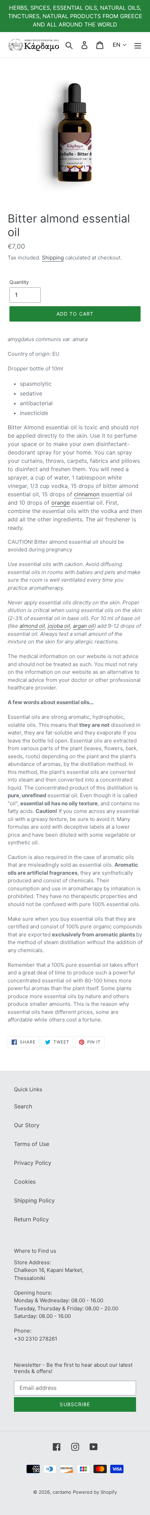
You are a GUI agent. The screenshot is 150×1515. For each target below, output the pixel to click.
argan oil (83, 626)
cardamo (62, 1492)
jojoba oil (59, 626)
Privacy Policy (32, 1162)
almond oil (32, 626)
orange (60, 502)
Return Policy (31, 1219)
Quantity (19, 282)
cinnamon (86, 494)
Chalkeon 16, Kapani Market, (48, 1270)
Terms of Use (31, 1143)
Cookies (25, 1181)
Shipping (53, 257)
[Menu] (137, 45)
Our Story (26, 1125)
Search (23, 1106)
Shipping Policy (34, 1200)
